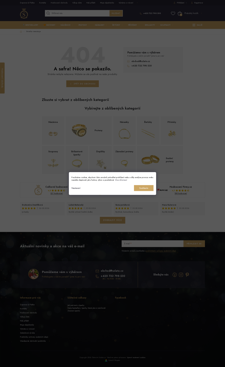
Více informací (121, 180)
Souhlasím (143, 188)
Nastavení (75, 188)
